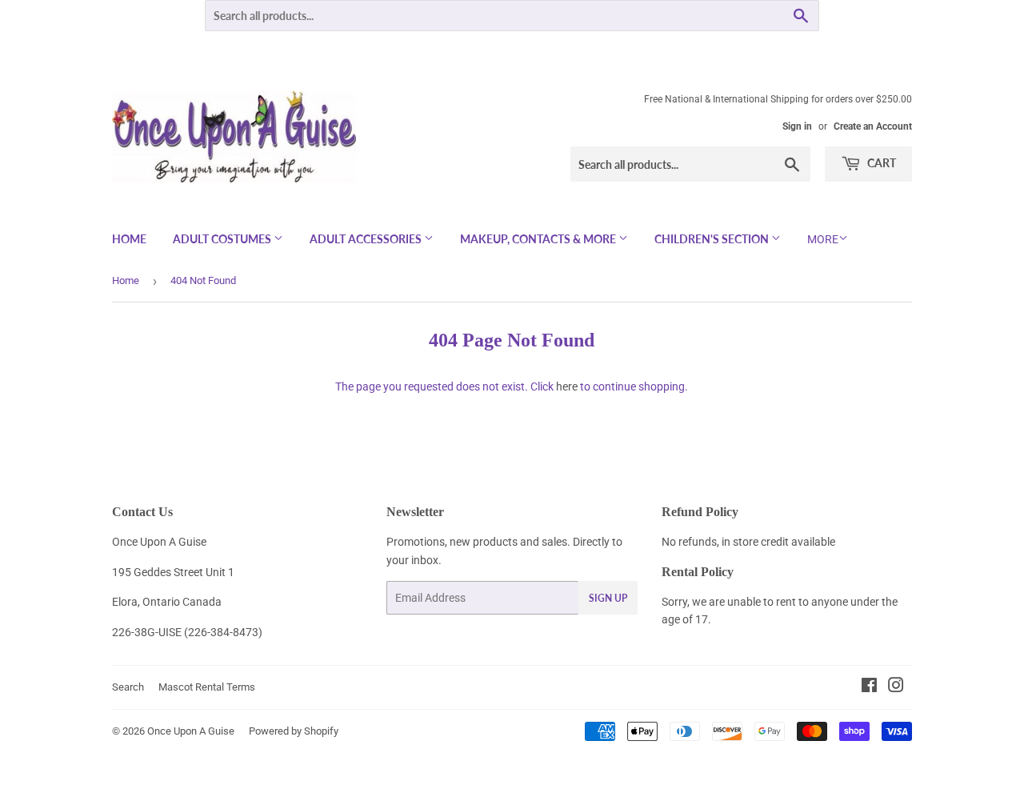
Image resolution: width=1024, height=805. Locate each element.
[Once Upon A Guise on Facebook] (869, 687)
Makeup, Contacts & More (539, 239)
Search (128, 687)
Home (129, 239)
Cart (880, 163)
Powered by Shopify (293, 731)
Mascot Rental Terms (206, 687)
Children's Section (712, 239)
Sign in (797, 126)
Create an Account (873, 126)
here (567, 386)
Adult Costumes (223, 239)
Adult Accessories (367, 239)
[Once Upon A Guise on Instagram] (896, 687)
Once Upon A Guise (190, 731)
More (822, 239)
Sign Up (608, 598)
